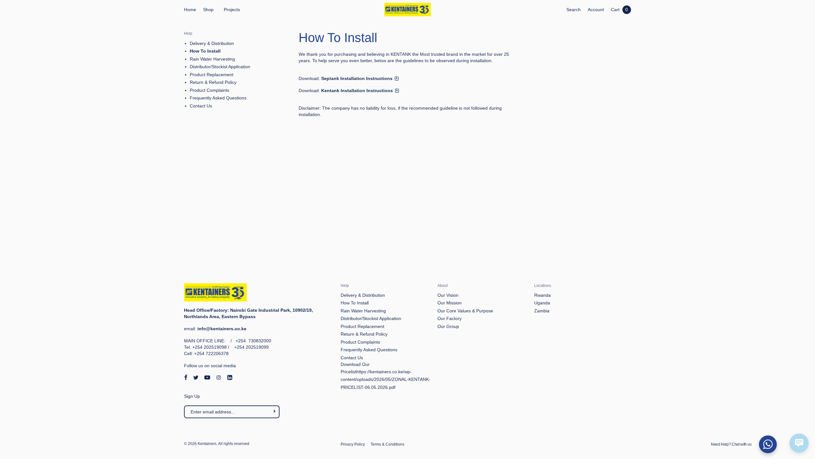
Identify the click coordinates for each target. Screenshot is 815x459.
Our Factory (449, 318)
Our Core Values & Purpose (465, 310)
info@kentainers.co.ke (221, 328)
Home (190, 9)
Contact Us (201, 105)
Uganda (542, 302)
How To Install (205, 51)
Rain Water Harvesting (212, 59)
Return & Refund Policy (213, 82)
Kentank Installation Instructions (357, 90)
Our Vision (447, 295)
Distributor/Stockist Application (220, 66)
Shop (208, 9)
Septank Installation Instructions (357, 78)
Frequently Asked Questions (218, 97)
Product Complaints (209, 90)
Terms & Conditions (387, 444)
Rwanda (542, 295)
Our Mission (449, 302)
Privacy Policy (353, 444)
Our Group (448, 326)
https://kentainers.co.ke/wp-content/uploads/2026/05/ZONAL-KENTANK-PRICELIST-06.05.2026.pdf (385, 379)
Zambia (541, 310)
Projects (232, 9)
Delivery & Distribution (212, 43)
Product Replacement (211, 74)
